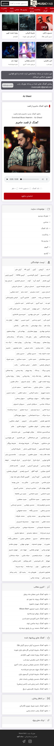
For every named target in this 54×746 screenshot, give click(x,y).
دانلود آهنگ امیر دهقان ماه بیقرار (36, 594)
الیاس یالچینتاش (12, 297)
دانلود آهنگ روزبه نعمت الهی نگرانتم (34, 654)
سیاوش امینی (32, 404)
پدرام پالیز (10, 336)
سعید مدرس (11, 392)
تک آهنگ (45, 9)
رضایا (18, 376)
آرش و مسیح (45, 275)
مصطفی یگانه (13, 538)
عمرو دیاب (22, 454)
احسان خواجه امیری (43, 286)
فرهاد (7, 460)
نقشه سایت (12, 9)
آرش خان (18, 269)
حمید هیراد (10, 359)
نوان (37, 566)
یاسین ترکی (46, 577)
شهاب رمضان (45, 426)
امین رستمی (36, 320)
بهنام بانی (21, 331)
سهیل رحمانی (20, 398)
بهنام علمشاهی (44, 336)
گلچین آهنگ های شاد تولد (20, 476)
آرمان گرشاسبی (32, 275)
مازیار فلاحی (46, 482)
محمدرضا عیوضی (28, 527)
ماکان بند (25, 482)
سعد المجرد (27, 387)
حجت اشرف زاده (44, 353)
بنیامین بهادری (45, 331)
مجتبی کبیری (18, 488)
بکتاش (16, 325)
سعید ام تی (16, 387)
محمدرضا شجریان (22, 521)
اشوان (34, 297)
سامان (48, 387)
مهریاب (47, 555)
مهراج (48, 561)
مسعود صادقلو (45, 538)
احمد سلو (24, 292)
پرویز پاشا (37, 342)
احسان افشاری (20, 280)
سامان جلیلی (38, 387)
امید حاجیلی (19, 303)
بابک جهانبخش (36, 325)
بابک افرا (47, 325)
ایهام (16, 320)
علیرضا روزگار (11, 443)
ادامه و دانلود (27, 196)
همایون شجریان (44, 572)
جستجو (5, 3)
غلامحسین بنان (10, 454)
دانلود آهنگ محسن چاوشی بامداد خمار (33, 679)
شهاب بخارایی (14, 421)
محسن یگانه (33, 510)
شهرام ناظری (21, 426)
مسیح (35, 538)
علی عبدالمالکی (33, 437)
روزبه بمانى (10, 376)
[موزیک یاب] (41, 3)
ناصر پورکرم (27, 561)
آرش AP (27, 269)
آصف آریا (36, 280)
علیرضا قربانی (16, 449)
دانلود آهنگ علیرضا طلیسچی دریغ (35, 688)
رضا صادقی (9, 370)
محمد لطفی (46, 521)
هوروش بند (32, 572)
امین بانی (46, 320)
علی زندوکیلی (45, 437)
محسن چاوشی (29, 505)
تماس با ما (4, 9)
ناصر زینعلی (17, 561)
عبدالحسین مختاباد (43, 432)
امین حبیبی (25, 320)
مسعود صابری (19, 533)
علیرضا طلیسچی (44, 449)
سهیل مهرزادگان (20, 415)
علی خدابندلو (16, 432)
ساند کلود (20, 736)
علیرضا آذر (35, 443)
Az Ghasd (27, 96)
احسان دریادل (29, 286)
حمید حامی (32, 359)
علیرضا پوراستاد (24, 443)
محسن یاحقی (45, 510)
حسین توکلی (31, 353)
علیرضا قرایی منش (29, 449)
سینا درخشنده (12, 409)
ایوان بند (9, 320)
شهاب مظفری (33, 426)
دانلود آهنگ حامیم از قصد (37, 106)
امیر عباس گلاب (14, 308)
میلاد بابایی (25, 555)
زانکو (34, 381)
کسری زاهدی (24, 471)
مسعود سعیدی (32, 533)
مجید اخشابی (45, 493)
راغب (16, 364)
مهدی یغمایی (34, 549)
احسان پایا (8, 280)
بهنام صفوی (11, 331)
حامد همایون (17, 348)
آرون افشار (46, 280)
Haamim (29, 117)
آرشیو (46, 253)
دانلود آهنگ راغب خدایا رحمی (37, 710)
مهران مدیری (13, 549)
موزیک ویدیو (31, 9)
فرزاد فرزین (26, 460)
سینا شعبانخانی (34, 415)
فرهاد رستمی (45, 465)
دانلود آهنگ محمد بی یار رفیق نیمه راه (33, 628)
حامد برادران (40, 348)
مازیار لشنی (35, 482)
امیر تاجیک (46, 308)
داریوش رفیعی (45, 364)
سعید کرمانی (33, 392)
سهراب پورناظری (32, 398)
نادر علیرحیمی (38, 561)
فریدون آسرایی (33, 465)
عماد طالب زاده (45, 454)
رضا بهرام (29, 370)
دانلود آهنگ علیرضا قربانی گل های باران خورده (31, 650)
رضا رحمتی (19, 370)
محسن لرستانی (16, 505)
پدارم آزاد (20, 336)
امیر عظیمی (46, 314)
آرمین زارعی (9, 275)
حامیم (24, 113)
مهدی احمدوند (37, 544)
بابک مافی (24, 325)
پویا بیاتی (27, 342)
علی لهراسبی (9, 437)
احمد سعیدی (34, 292)
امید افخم (29, 303)
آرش (34, 269)
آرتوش (41, 269)
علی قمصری (21, 437)
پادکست (37, 9)
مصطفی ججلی (25, 538)
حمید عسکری (21, 359)
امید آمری (39, 303)
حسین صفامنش (44, 359)
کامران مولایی (45, 471)
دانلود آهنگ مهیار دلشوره (38, 603)
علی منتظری (46, 443)
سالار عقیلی (14, 381)
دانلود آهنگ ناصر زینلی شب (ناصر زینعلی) (32, 684)
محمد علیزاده (20, 516)
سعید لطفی (22, 392)
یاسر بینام (13, 572)
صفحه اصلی (52, 9)
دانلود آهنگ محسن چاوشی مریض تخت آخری (31, 664)
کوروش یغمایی (12, 471)
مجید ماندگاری (34, 499)
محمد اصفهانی (22, 510)
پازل (35, 336)
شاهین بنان (33, 421)
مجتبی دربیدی (31, 488)
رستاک (37, 370)
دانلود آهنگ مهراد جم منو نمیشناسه (34, 669)
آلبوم (46, 247)
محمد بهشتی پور (44, 516)
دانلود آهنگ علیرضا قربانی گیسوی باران (33, 674)
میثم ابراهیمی (37, 555)
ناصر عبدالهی (45, 566)
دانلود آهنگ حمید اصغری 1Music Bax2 (33, 608)
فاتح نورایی (46, 460)
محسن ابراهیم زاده (43, 505)
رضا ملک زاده (36, 376)
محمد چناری (31, 516)
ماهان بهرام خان (44, 488)
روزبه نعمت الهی (44, 381)
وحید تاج (22, 572)
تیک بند (8, 342)
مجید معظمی (21, 499)
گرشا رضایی (46, 476)
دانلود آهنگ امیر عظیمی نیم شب (35, 659)
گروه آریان (35, 476)
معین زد (47, 544)
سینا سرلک (46, 415)
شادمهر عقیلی (45, 421)
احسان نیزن (46, 292)
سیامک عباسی (45, 404)
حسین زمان (20, 353)
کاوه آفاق (35, 471)
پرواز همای (46, 342)
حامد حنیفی (29, 348)
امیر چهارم (35, 308)
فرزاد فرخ (36, 460)
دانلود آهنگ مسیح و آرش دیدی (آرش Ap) (32, 645)
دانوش (34, 364)
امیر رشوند (26, 308)
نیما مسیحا (19, 566)
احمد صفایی (14, 292)
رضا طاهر (47, 376)
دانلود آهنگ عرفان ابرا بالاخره (37, 613)
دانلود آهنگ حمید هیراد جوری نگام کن (34, 705)
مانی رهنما (15, 482)
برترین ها (23, 9)
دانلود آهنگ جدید (34, 113)
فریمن (22, 465)
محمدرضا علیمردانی (43, 527)
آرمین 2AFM (20, 275)
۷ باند (48, 269)
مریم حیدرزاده (45, 533)
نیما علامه (29, 566)
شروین (24, 421)
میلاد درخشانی (14, 555)
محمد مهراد (35, 521)
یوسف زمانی (35, 577)
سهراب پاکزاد (45, 398)
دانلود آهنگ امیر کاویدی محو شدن (35, 618)
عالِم (12, 426)
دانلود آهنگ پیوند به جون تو (37, 599)
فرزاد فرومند (15, 460)
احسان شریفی (17, 286)
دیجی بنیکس (25, 364)
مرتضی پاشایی (15, 527)
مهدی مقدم (13, 544)
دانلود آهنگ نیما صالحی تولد (37, 623)
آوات (29, 280)
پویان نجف (18, 342)
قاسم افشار (14, 465)
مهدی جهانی (24, 544)
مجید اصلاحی (33, 493)
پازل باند (28, 336)
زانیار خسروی (25, 381)
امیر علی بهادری (33, 314)
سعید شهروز (45, 392)
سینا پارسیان (35, 409)
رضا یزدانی (26, 376)
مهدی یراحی (46, 549)
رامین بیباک (46, 370)
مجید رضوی (46, 499)
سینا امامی (46, 409)
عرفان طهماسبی (28, 432)
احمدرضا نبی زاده (44, 297)
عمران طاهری (32, 454)
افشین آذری (24, 297)
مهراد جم (23, 549)
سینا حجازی (24, 409)
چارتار (48, 348)
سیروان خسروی (19, 404)
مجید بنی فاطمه (20, 493)
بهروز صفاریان (32, 331)
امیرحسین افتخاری (19, 314)
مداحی (17, 9)
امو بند (47, 303)
